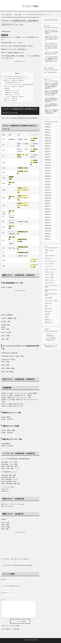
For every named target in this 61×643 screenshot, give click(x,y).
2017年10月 (48, 165)
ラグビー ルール (49, 271)
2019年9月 (47, 126)
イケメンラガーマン (50, 255)
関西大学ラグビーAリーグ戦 (12, 94)
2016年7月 (47, 206)
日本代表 (47, 314)
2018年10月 (48, 143)
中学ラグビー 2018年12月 (10, 98)
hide (19, 73)
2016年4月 (47, 214)
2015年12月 (48, 225)
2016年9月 (47, 200)
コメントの (51, 337)
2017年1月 (47, 189)
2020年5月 (47, 124)
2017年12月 (48, 159)
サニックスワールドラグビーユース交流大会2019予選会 (19, 84)
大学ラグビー (48, 308)
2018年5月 (47, 146)
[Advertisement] (20, 66)
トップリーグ (48, 266)
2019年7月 (47, 129)
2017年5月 (47, 178)
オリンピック (48, 258)
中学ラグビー (48, 303)
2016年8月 (47, 203)
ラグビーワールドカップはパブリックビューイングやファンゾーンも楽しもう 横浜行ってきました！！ (51, 46)
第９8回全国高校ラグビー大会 (13, 82)
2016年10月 (48, 198)
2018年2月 (47, 154)
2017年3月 (47, 184)
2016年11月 (48, 195)
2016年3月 (47, 217)
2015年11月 (48, 228)
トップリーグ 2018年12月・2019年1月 (14, 96)
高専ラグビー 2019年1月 (10, 100)
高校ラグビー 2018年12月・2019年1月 (14, 80)
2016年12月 (48, 192)
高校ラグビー (48, 322)
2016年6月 (47, 209)
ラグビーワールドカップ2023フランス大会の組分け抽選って (51, 31)
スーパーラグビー (49, 263)
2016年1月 (47, 222)
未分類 (46, 317)
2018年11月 (48, 140)
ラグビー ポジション (51, 269)
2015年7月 (47, 239)
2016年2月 (47, 219)
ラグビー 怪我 (49, 274)
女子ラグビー (48, 311)
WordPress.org (51, 339)
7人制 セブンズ (49, 250)
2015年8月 (47, 236)
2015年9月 (47, 233)
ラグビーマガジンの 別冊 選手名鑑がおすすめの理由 (17, 565)
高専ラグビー (48, 319)
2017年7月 (47, 173)
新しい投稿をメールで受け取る (10, 629)
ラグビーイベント (49, 280)
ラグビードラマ (49, 282)
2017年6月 (47, 176)
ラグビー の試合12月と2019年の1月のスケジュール (15, 76)
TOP (6, 14)
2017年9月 (47, 167)
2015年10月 (48, 230)
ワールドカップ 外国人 (51, 300)
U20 (46, 252)
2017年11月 (48, 162)
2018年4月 (47, 148)
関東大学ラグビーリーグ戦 (12, 90)
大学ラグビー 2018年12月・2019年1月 (14, 86)
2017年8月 (47, 170)
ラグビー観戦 (4, 34)
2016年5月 (47, 211)
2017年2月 (47, 187)
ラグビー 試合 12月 (10, 558)
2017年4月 (47, 181)
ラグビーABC (30, 6)
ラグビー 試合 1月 (23, 558)
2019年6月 (47, 132)
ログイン (49, 333)
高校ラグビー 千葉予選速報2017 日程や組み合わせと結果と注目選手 (51, 85)
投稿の (50, 335)
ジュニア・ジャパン (50, 260)
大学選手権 (6, 88)
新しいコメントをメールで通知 (10, 625)
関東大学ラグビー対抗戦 (11, 92)
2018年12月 (48, 137)
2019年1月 (47, 135)
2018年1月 (47, 157)
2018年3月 (47, 151)
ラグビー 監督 (49, 277)
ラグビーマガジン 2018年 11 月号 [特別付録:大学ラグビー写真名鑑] (19, 118)
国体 (46, 306)
